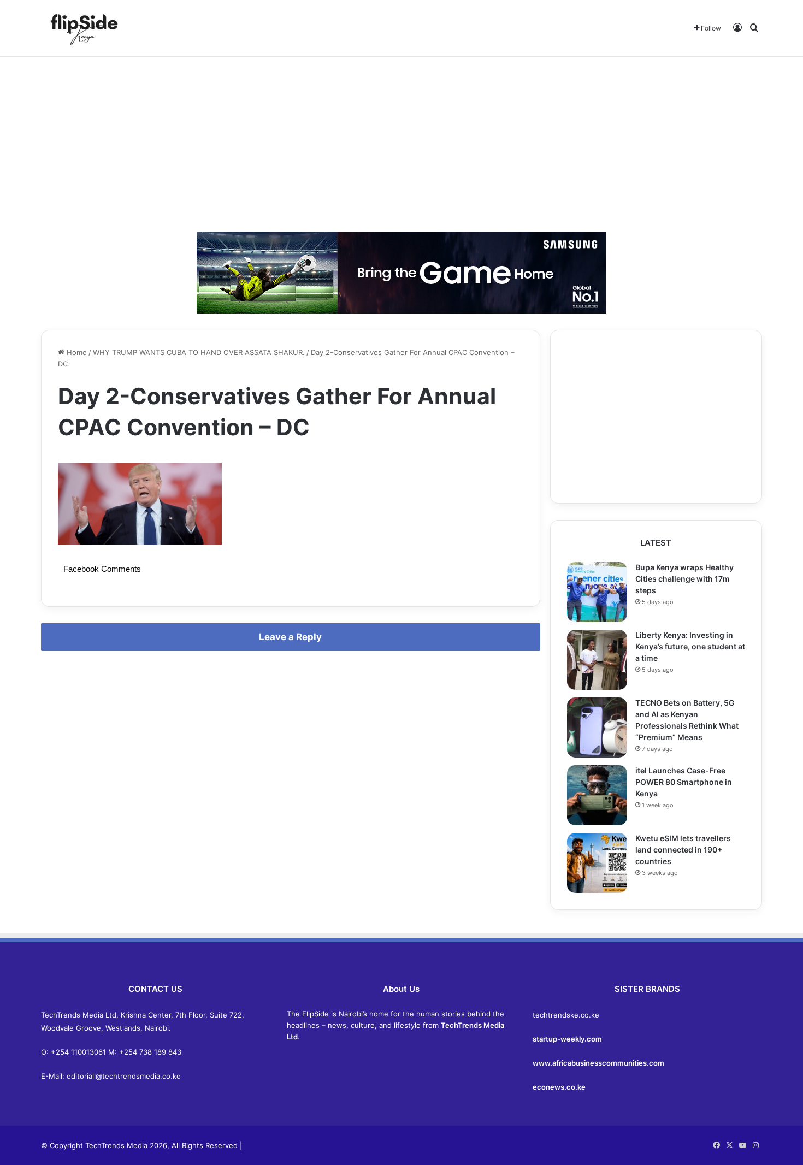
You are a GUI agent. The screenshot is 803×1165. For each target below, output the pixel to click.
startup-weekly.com (567, 1038)
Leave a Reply (290, 636)
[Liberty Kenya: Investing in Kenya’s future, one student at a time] (597, 660)
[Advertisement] (401, 144)
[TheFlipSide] (82, 28)
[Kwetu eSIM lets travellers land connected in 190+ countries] (597, 863)
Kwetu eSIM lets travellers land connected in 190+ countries (683, 849)
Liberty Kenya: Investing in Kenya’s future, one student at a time (690, 646)
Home (75, 352)
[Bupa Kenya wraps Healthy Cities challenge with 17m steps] (597, 592)
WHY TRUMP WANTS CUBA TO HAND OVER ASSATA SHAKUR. (199, 352)
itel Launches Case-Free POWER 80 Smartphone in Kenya (683, 782)
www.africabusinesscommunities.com (598, 1062)
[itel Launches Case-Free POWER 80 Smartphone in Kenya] (597, 795)
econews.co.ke (559, 1087)
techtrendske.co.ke (566, 1014)
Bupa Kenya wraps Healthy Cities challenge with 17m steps (684, 579)
